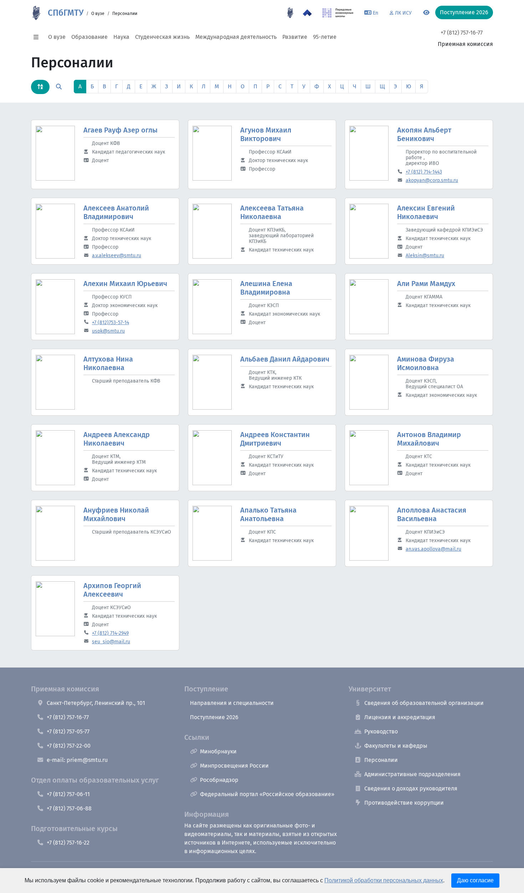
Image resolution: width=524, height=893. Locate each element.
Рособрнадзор (219, 780)
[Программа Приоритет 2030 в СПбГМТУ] (307, 13)
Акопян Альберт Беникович (424, 134)
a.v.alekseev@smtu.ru (116, 256)
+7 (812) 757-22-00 (69, 745)
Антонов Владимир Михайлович (429, 438)
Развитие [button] (294, 36)
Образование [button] (89, 36)
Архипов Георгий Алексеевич (112, 589)
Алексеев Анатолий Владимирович (116, 212)
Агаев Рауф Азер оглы (120, 130)
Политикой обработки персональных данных (383, 880)
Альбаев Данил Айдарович (284, 359)
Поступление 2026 (214, 717)
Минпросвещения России (234, 765)
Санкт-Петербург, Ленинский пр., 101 (96, 703)
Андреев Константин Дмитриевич (275, 438)
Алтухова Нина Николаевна (108, 363)
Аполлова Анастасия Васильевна (431, 514)
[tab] (40, 87)
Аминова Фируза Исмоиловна (425, 363)
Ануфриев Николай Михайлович (116, 514)
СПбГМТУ (65, 13)
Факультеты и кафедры (395, 745)
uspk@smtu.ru (108, 331)
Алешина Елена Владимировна (266, 287)
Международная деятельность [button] (236, 36)
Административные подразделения (412, 774)
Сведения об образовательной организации (424, 703)
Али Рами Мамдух (426, 283)
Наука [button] (121, 36)
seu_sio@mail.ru (111, 642)
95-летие (325, 36)
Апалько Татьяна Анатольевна (268, 514)
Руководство (381, 731)
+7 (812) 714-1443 (424, 172)
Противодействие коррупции (404, 802)
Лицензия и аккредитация (399, 717)
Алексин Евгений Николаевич (426, 212)
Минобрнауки (218, 751)
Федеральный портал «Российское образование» (267, 794)
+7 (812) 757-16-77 (462, 32)
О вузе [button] (57, 36)
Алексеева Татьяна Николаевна (272, 212)
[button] (38, 37)
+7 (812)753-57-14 (110, 323)
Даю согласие (475, 880)
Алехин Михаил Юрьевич (125, 283)
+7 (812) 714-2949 (110, 633)
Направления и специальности (232, 703)
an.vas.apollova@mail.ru (433, 549)
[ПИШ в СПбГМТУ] (338, 13)
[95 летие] (290, 13)
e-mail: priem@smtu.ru (77, 760)
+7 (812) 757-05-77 (68, 731)
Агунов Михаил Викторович (265, 134)
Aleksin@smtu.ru (425, 256)
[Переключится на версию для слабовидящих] (426, 13)
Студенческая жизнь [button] (162, 36)
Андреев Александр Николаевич (116, 438)
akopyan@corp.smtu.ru (432, 180)
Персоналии (381, 760)
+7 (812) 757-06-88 (69, 808)
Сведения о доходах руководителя (410, 788)
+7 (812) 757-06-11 (68, 794)
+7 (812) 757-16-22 (68, 842)
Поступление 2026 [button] (464, 12)
